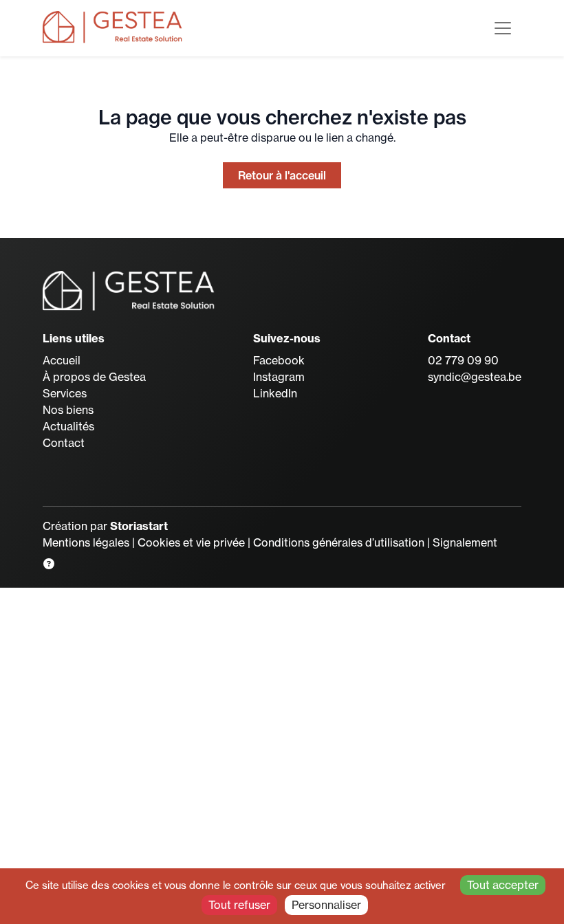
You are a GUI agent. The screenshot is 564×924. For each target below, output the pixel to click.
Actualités (68, 426)
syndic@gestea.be (474, 377)
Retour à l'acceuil (282, 175)
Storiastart (139, 526)
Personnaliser (326, 905)
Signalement (465, 542)
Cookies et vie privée (191, 542)
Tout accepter (503, 885)
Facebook (279, 360)
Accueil (61, 360)
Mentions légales (86, 542)
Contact (64, 443)
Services (65, 393)
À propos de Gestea (94, 377)
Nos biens (68, 410)
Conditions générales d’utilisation (338, 542)
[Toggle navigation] (502, 28)
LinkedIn (275, 393)
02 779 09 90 (463, 360)
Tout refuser (239, 905)
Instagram (279, 377)
